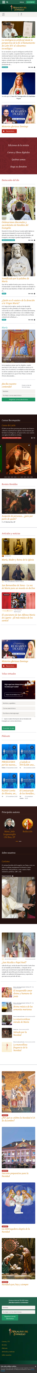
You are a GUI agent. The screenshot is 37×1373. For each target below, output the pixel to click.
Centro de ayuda (9, 1357)
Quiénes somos (18, 151)
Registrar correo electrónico (18, 392)
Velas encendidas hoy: (13, 687)
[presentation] (4, 23)
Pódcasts (4, 1340)
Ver (34, 430)
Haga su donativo (18, 158)
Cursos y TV (6, 1333)
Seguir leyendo (7, 868)
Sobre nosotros (6, 1347)
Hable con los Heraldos (25, 1357)
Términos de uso (9, 1360)
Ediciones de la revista (18, 137)
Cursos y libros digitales (18, 144)
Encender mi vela (8, 720)
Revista (4, 1337)
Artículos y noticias (8, 1343)
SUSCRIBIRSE (30, 2)
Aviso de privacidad (26, 1360)
